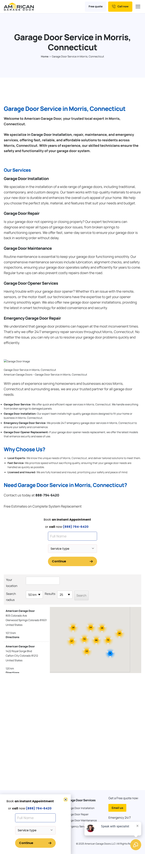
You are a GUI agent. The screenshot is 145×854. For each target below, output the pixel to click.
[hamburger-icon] (138, 6)
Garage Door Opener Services (31, 283)
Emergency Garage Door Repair (32, 318)
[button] (65, 799)
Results (50, 594)
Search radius (11, 597)
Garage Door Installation (51, 134)
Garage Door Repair (21, 213)
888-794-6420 (47, 495)
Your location (11, 583)
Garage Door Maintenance (28, 248)
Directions (12, 637)
